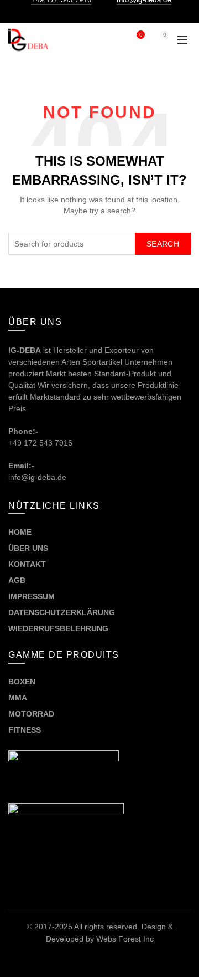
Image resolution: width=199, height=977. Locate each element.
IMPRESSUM (31, 596)
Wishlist (140, 35)
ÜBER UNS (28, 548)
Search (162, 243)
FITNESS (24, 729)
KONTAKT (27, 564)
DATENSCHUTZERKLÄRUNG (61, 612)
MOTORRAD (32, 713)
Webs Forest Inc (125, 938)
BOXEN (21, 681)
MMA (17, 697)
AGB (16, 580)
